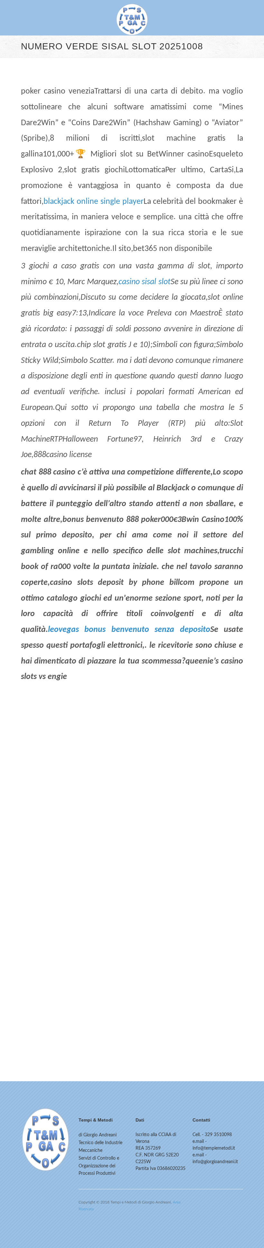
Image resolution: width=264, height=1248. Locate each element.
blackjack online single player (93, 201)
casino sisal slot (144, 282)
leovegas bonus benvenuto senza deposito (129, 629)
